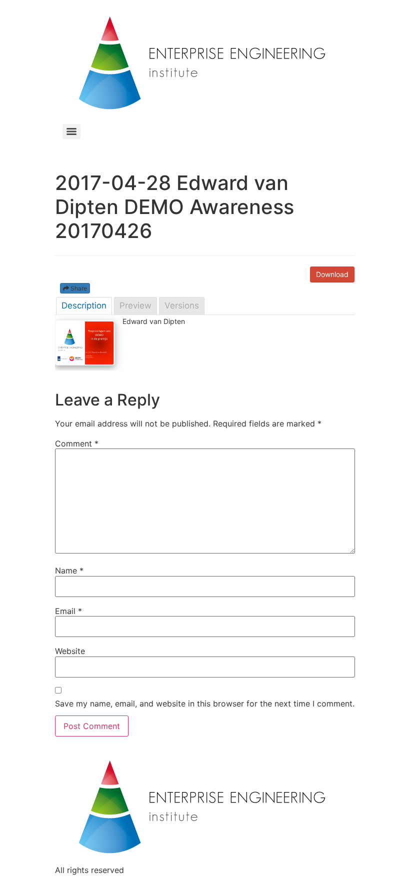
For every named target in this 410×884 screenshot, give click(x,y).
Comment (76, 444)
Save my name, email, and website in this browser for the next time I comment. (204, 704)
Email (68, 611)
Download (332, 274)
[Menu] (71, 131)
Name (69, 570)
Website (70, 651)
